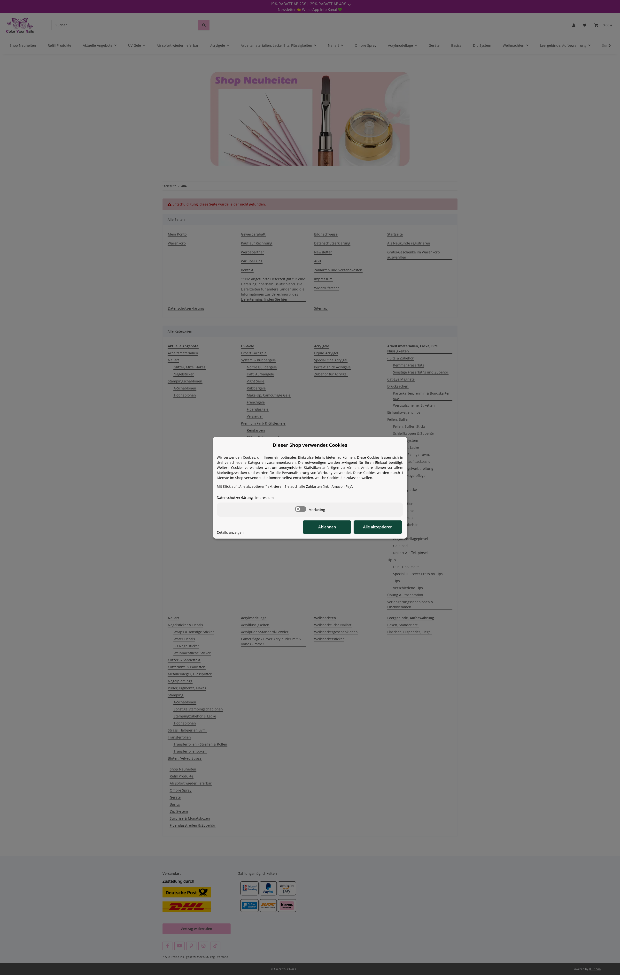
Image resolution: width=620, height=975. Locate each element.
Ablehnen (327, 527)
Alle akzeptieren (378, 527)
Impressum (264, 497)
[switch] (300, 509)
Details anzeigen (230, 532)
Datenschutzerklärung (235, 497)
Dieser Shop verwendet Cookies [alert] (310, 445)
